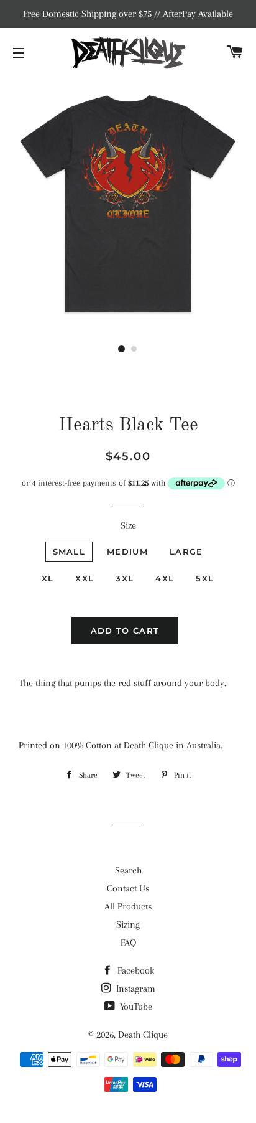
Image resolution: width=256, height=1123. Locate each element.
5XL (205, 578)
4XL (164, 578)
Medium (127, 552)
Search (128, 870)
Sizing (128, 924)
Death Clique (143, 1034)
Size (128, 525)
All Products (128, 906)
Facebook (134, 970)
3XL (125, 578)
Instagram (134, 988)
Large (186, 552)
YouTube (134, 1006)
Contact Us (128, 888)
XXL (84, 578)
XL (48, 578)
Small (69, 552)
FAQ (128, 942)
